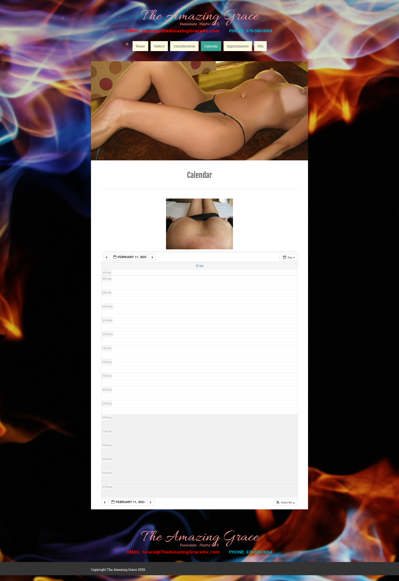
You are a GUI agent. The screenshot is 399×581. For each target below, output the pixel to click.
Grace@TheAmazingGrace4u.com (181, 30)
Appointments (238, 46)
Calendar (211, 46)
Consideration (184, 46)
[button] (285, 502)
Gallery (159, 46)
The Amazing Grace (199, 16)
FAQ (260, 46)
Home (140, 46)
